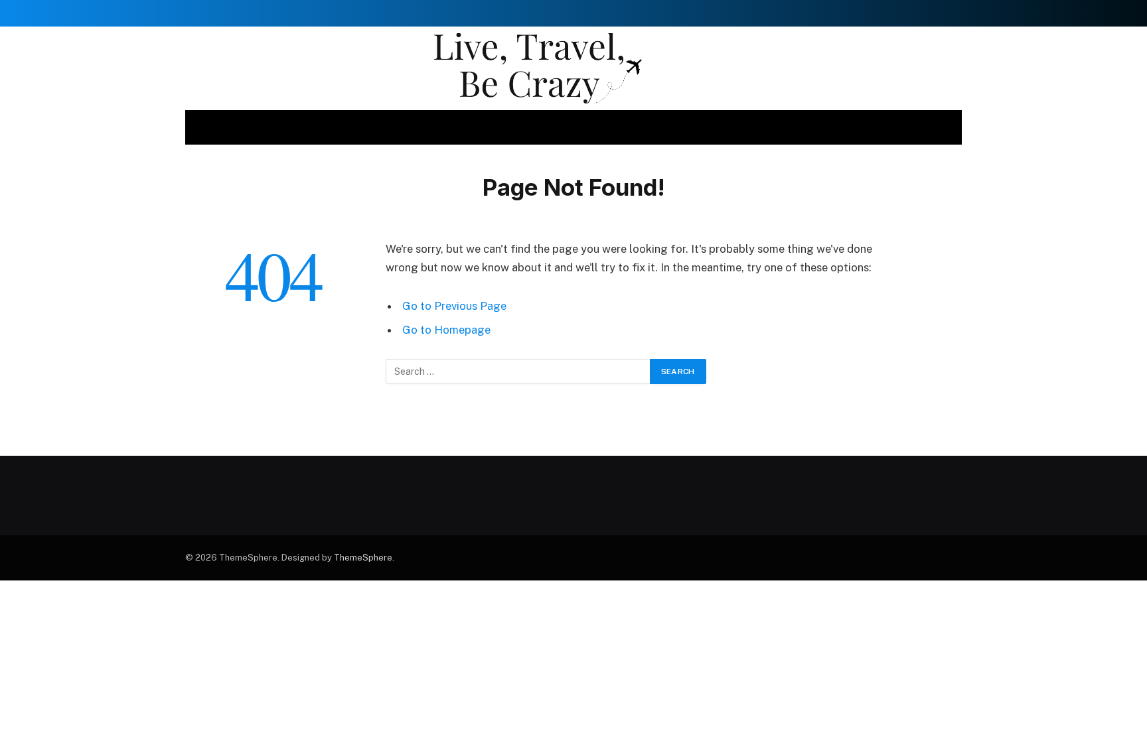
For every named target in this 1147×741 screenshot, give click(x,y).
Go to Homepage (446, 329)
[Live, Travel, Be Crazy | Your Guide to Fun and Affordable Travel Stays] (573, 68)
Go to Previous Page (454, 305)
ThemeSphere (363, 558)
